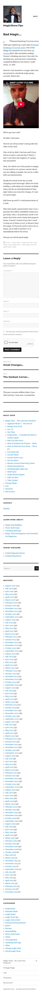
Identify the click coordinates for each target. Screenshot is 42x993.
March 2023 (10, 702)
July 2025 (9, 623)
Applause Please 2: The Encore (19, 424)
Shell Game (12, 472)
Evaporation (10, 909)
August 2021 (10, 756)
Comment (8, 271)
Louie (8, 242)
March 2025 (10, 634)
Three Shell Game (12, 528)
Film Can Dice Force (15, 441)
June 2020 (9, 795)
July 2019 (9, 827)
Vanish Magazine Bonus (15, 553)
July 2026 (9, 589)
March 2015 (10, 858)
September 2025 (12, 617)
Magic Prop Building (13, 525)
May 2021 (9, 764)
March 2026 (10, 600)
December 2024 (11, 642)
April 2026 (9, 597)
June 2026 (9, 591)
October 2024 (10, 648)
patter (7, 926)
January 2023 (10, 708)
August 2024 (10, 654)
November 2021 (11, 747)
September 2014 (11, 869)
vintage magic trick (13, 948)
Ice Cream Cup (13, 452)
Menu (35, 16)
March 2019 (10, 838)
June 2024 (9, 659)
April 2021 (9, 767)
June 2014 (9, 875)
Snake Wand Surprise (16, 475)
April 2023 (9, 699)
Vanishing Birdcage (13, 531)
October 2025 (10, 614)
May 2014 (9, 878)
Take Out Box (12, 477)
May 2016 (9, 855)
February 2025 (11, 637)
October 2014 (10, 866)
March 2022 (10, 736)
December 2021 (11, 744)
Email (6, 311)
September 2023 (12, 685)
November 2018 (11, 849)
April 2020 (9, 801)
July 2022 (9, 725)
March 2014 (10, 883)
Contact (6, 508)
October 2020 (10, 784)
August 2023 (10, 688)
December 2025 (11, 608)
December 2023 (11, 676)
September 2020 (12, 787)
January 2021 (10, 776)
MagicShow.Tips (13, 25)
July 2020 (9, 793)
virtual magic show (14, 244)
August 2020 (10, 790)
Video (5, 244)
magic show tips (27, 242)
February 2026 (11, 603)
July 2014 (9, 872)
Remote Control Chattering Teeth (21, 463)
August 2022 (10, 722)
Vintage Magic (11, 483)
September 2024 (12, 651)
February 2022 (11, 739)
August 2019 (10, 824)
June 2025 (9, 625)
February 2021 (11, 773)
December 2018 (11, 847)
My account (10, 492)
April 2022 (9, 733)
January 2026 (10, 606)
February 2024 (11, 671)
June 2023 (9, 693)
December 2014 (11, 861)
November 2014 (11, 864)
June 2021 (9, 761)
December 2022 (11, 710)
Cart (7, 486)
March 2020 (10, 804)
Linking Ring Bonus (13, 556)
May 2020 (9, 798)
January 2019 (10, 844)
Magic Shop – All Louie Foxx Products (20, 421)
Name (6, 301)
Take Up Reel (12, 480)
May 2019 (9, 832)
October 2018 (10, 852)
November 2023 (11, 679)
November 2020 (11, 781)
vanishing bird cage (13, 943)
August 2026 (10, 586)
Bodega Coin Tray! (14, 426)
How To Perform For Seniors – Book (22, 443)
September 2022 (12, 719)
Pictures (8, 928)
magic (14, 247)
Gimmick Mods (11, 911)
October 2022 (10, 716)
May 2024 (9, 662)
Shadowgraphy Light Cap (17, 469)
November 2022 (11, 713)
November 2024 (11, 645)
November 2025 (11, 611)
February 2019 (11, 841)
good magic (7, 247)
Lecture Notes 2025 (15, 458)
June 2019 (9, 829)
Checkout (9, 489)
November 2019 (11, 815)
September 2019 (11, 821)
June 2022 (9, 727)
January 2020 (10, 810)
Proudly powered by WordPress (26, 989)
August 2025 (10, 620)
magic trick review (12, 920)
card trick (33, 244)
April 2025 (9, 631)
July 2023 (9, 691)
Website (6, 321)
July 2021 (9, 759)
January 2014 (10, 889)
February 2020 (11, 807)
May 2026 (9, 594)
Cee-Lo (10, 429)
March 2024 (10, 668)
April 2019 (9, 835)
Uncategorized (11, 940)
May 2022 (9, 730)
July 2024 (9, 657)
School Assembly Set (15, 466)
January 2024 (10, 674)
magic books (10, 914)
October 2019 (10, 818)
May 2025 (9, 628)
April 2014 (9, 881)
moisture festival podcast (15, 923)
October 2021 (10, 750)
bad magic (25, 244)
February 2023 (11, 705)
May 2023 (9, 696)
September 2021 (11, 753)
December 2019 (11, 812)
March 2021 (10, 770)
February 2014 (11, 886)
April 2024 (9, 665)
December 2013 (11, 892)
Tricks (35, 242)
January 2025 (10, 640)
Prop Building (10, 931)
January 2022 (10, 742)
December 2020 (11, 778)
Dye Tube (11, 432)
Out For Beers (12, 460)
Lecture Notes (13, 455)
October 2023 (10, 682)
